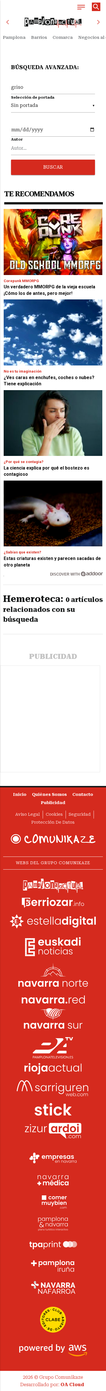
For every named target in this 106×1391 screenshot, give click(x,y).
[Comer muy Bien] (53, 1201)
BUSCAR (53, 167)
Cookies (54, 814)
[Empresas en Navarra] (53, 1158)
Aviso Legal (27, 814)
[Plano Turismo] (53, 1222)
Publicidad (53, 802)
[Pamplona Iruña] (53, 1265)
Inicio (19, 794)
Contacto (82, 794)
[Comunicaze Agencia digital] (53, 838)
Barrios (39, 37)
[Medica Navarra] (53, 1179)
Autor (17, 139)
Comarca (63, 37)
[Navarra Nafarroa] (53, 1287)
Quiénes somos (49, 794)
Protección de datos (53, 822)
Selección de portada (32, 97)
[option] (53, 22)
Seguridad (80, 814)
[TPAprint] (53, 1244)
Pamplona (14, 37)
